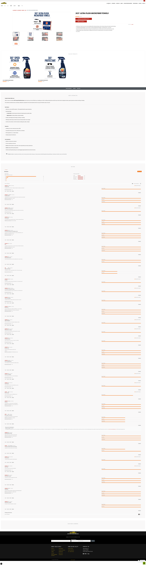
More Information (68, 88)
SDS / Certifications (71, 551)
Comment (139, 192)
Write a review (140, 171)
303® (25, 10)
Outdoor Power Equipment (128, 3)
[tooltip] (132, 183)
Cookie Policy (61, 554)
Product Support (70, 548)
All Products (109, 3)
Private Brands (135, 3)
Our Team (52, 553)
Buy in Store (81, 21)
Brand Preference (73, 539)
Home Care (118, 3)
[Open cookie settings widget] (1, 564)
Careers (52, 551)
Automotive (113, 3)
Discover (140, 3)
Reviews (74, 88)
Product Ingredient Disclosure (54, 555)
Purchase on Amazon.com (85, 18)
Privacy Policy (61, 553)
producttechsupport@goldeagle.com (112, 429)
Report (13, 204)
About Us (143, 3)
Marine (121, 3)
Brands (23, 10)
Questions (78, 88)
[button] (139, 514)
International (61, 551)
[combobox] (81, 541)
